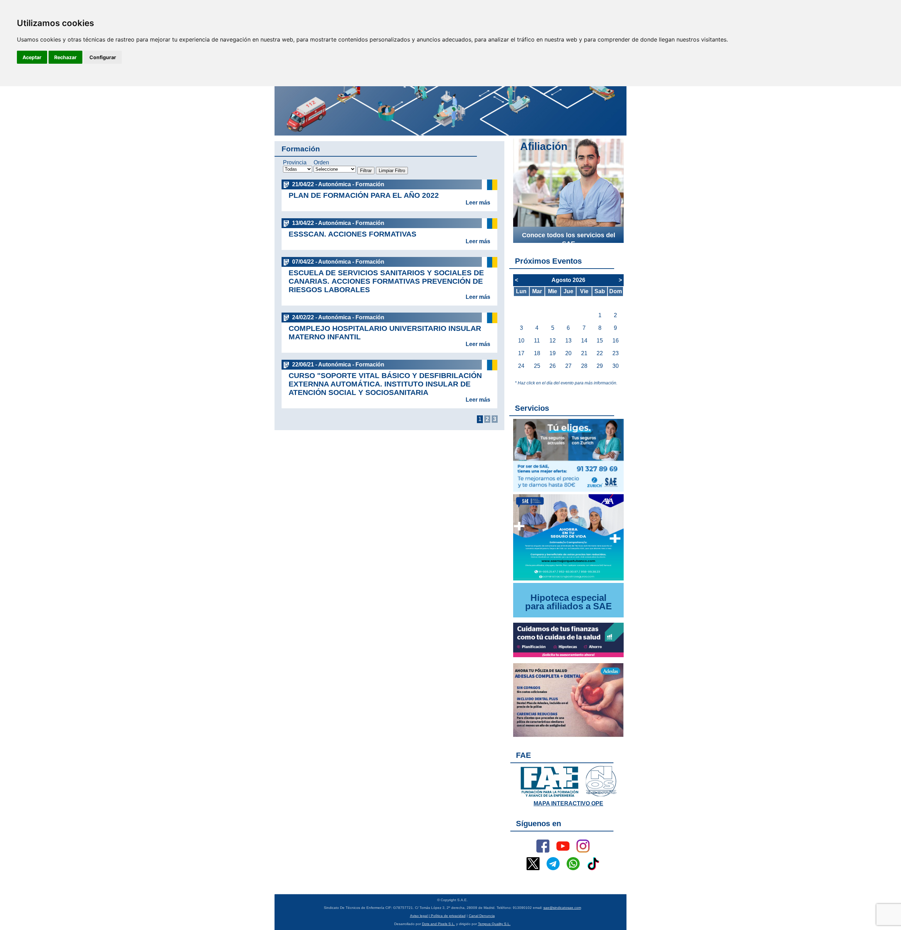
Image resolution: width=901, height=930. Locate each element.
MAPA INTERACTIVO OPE (568, 803)
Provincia (295, 162)
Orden (321, 162)
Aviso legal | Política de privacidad (438, 916)
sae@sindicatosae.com (562, 908)
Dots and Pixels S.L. (438, 924)
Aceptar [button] (32, 57)
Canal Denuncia (482, 916)
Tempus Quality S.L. (494, 924)
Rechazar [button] (65, 57)
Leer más (478, 203)
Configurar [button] (102, 57)
